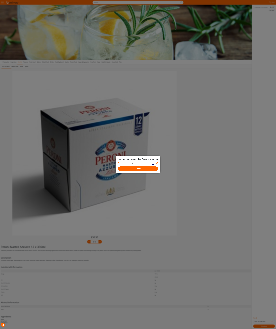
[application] (3, 325)
